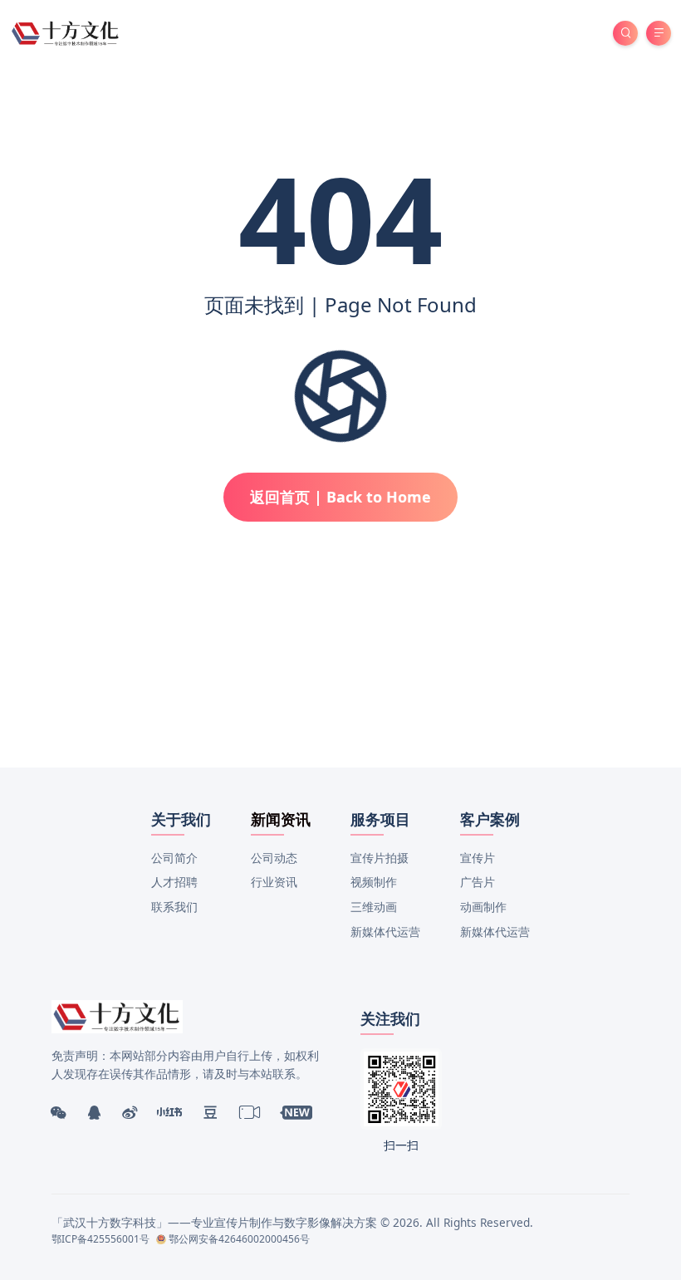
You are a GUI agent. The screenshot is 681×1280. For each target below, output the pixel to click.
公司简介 (174, 858)
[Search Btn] (625, 33)
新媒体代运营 (385, 931)
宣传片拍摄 (379, 858)
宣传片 (477, 858)
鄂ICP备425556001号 (100, 1239)
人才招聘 (174, 882)
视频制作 (373, 882)
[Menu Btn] (658, 33)
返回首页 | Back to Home (340, 497)
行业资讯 (274, 882)
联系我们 (174, 907)
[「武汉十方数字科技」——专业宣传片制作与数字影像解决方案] (66, 32)
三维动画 (373, 907)
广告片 (477, 882)
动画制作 (483, 907)
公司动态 (274, 858)
